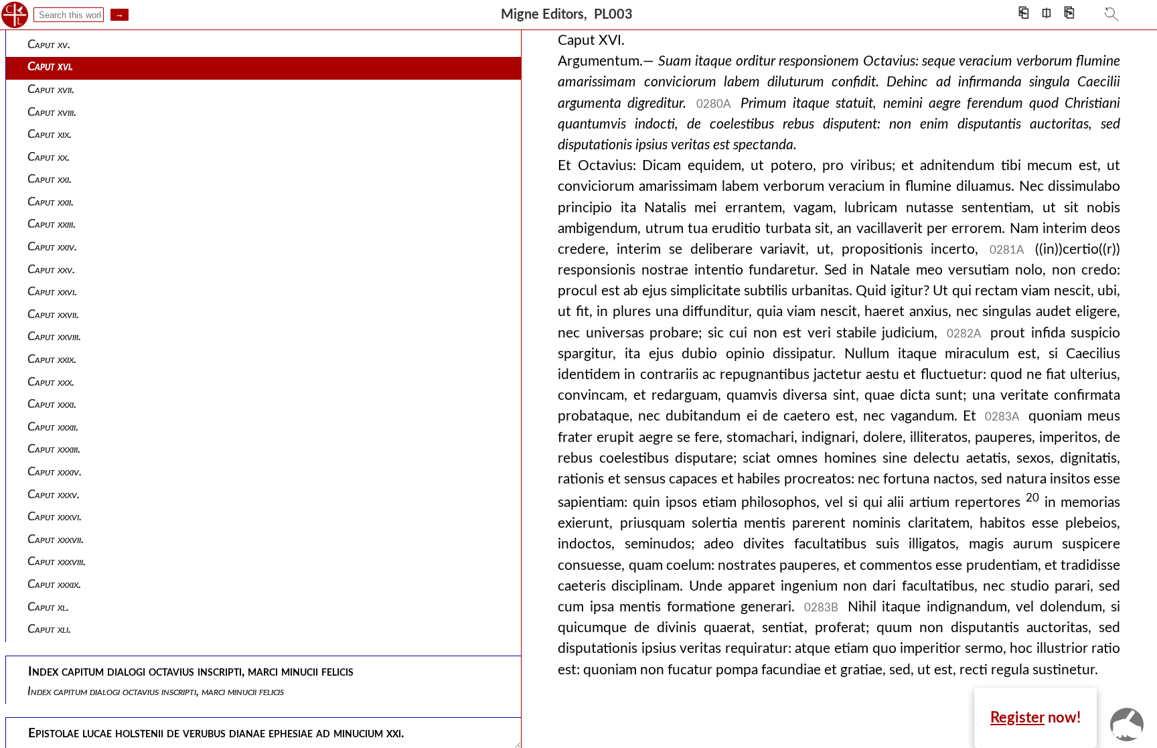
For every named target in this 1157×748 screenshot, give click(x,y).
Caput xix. (49, 134)
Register (1017, 717)
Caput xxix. (51, 359)
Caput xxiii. (51, 224)
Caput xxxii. (52, 427)
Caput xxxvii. (55, 539)
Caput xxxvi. (54, 516)
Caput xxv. (51, 269)
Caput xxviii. (54, 336)
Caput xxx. (50, 382)
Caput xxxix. (54, 584)
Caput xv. (48, 44)
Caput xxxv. (53, 494)
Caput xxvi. (52, 291)
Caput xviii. (51, 112)
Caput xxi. (49, 179)
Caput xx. (48, 157)
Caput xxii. (50, 202)
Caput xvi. (50, 66)
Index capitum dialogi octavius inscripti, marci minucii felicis (155, 691)
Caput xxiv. (52, 246)
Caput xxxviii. (56, 561)
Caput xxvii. (53, 314)
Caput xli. (49, 629)
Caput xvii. (50, 89)
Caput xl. (48, 607)
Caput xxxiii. (53, 449)
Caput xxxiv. (54, 471)
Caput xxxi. (51, 404)
